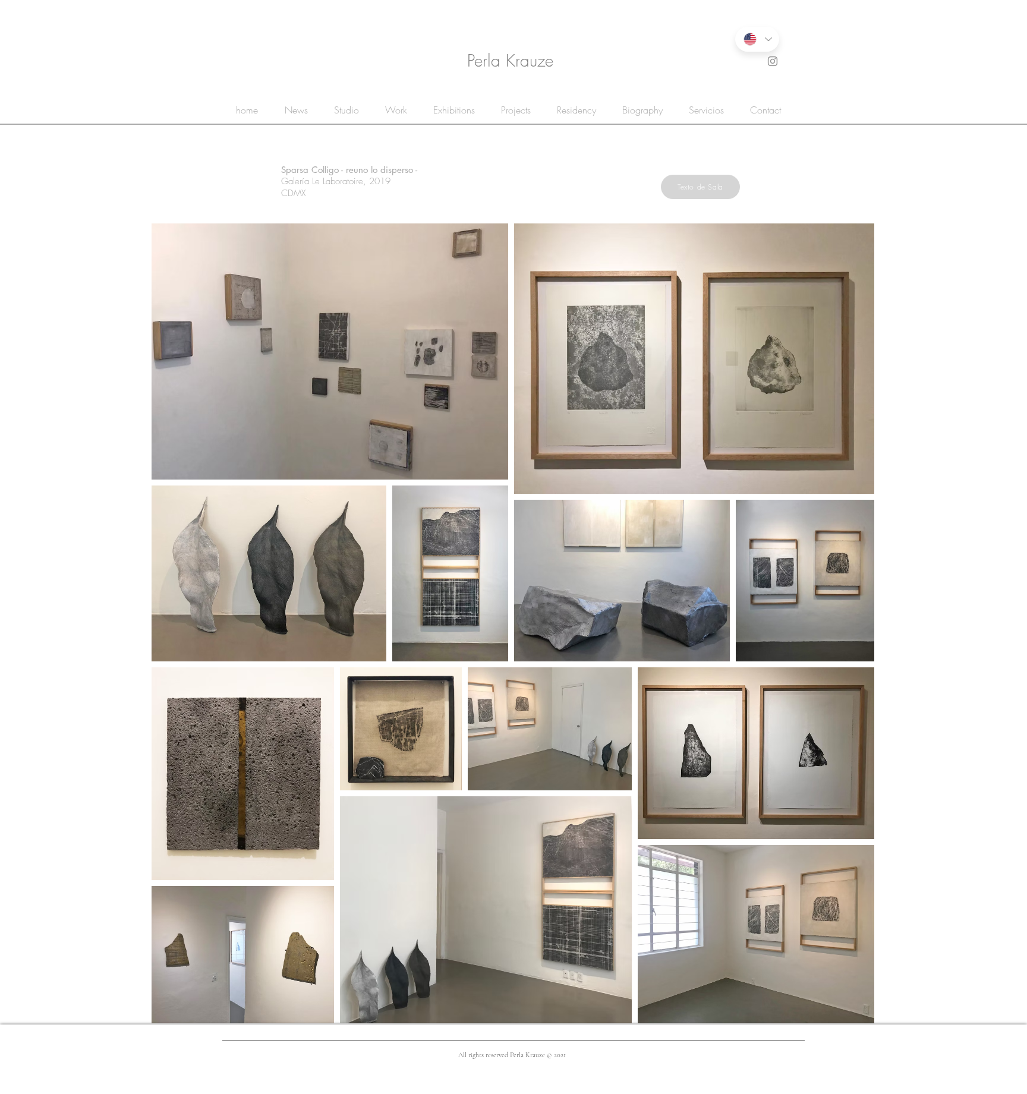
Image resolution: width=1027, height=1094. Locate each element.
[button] (700, 187)
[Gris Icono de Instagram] (772, 61)
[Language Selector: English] (757, 39)
